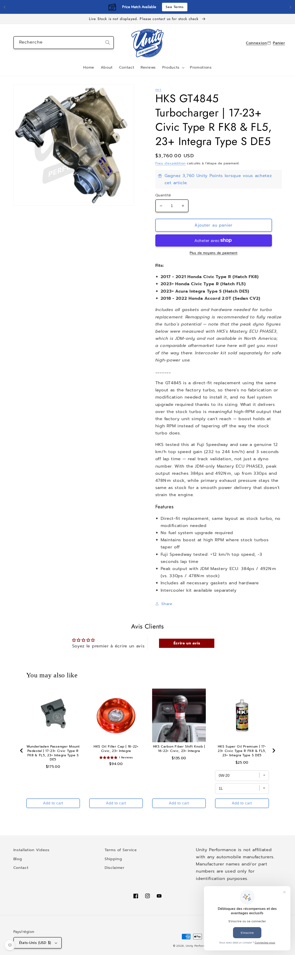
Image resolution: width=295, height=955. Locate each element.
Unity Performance (199, 946)
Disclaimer (114, 868)
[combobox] (64, 43)
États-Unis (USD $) (35, 942)
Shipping (113, 859)
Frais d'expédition (170, 163)
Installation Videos (31, 850)
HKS (158, 90)
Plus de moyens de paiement (213, 253)
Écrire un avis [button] (187, 643)
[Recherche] (108, 42)
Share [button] (166, 604)
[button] (173, 67)
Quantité (163, 195)
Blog (17, 859)
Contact (21, 868)
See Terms (174, 7)
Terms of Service (121, 850)
